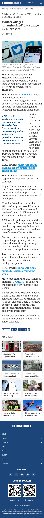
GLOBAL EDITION (25, 506)
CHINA (16, 506)
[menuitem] (28, 2)
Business (16, 8)
